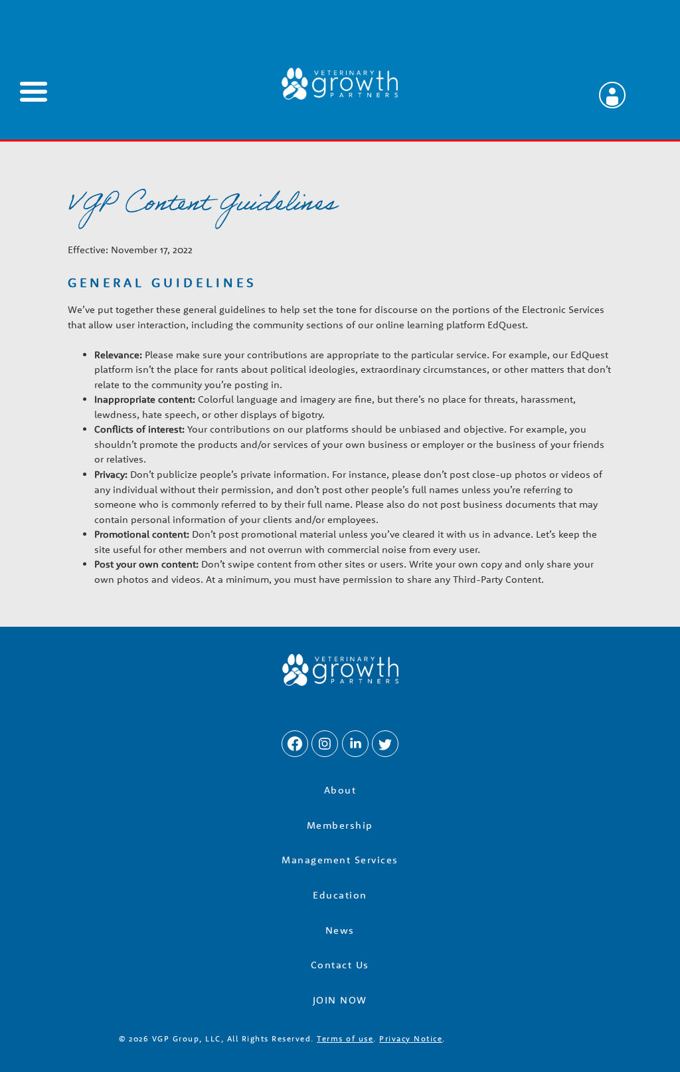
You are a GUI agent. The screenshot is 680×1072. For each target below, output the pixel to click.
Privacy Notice (410, 1038)
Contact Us (340, 964)
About (340, 790)
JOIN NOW (340, 1000)
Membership (340, 825)
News (340, 930)
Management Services (340, 859)
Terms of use (345, 1038)
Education (340, 895)
